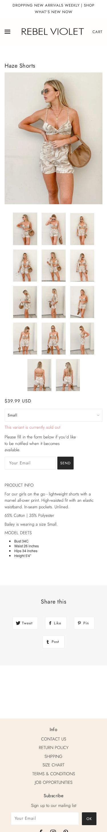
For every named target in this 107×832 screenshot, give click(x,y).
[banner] (52, 31)
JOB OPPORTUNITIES (53, 782)
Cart (97, 32)
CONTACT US (53, 739)
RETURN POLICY (53, 747)
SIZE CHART (53, 765)
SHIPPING (53, 756)
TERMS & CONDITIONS (53, 774)
